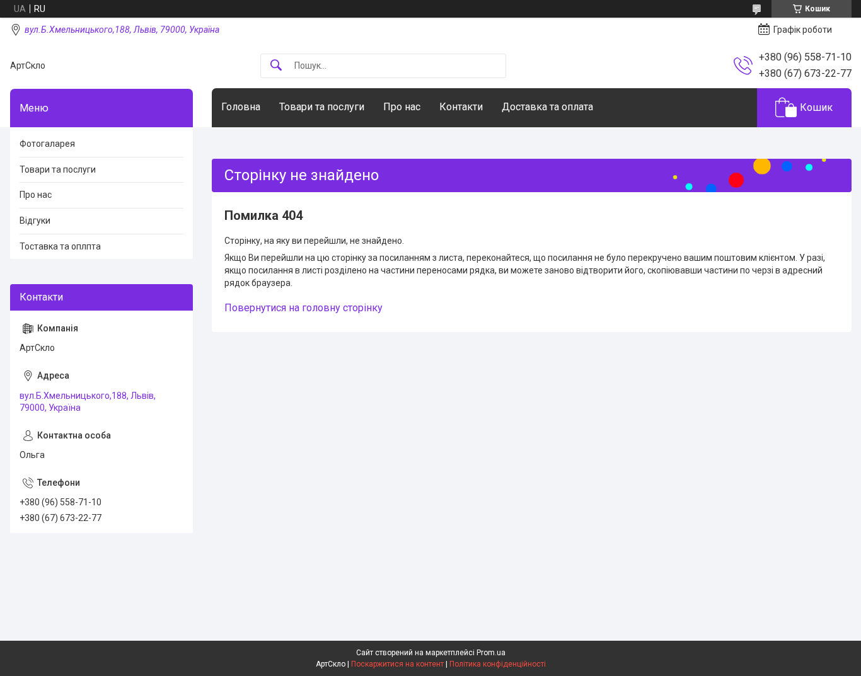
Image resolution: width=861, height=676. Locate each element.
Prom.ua (491, 652)
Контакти (461, 107)
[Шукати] (276, 66)
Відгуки (35, 220)
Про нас (401, 107)
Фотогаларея (47, 144)
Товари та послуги (321, 107)
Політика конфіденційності (497, 664)
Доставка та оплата (547, 107)
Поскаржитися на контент (397, 664)
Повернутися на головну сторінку (303, 308)
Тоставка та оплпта (60, 246)
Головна (240, 107)
